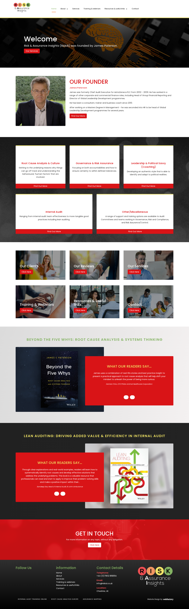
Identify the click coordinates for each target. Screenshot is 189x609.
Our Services (32, 51)
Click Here (26, 271)
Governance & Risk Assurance (94, 163)
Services (75, 8)
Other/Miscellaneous (135, 212)
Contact (135, 8)
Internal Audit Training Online (32, 599)
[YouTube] (171, 9)
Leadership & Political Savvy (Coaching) (148, 165)
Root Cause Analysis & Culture (41, 163)
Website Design (153, 599)
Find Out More (78, 116)
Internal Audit (54, 212)
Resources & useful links (115, 8)
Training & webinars (92, 8)
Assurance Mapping (92, 599)
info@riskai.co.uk (104, 583)
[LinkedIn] (166, 9)
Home (53, 8)
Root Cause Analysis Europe (64, 599)
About (62, 8)
